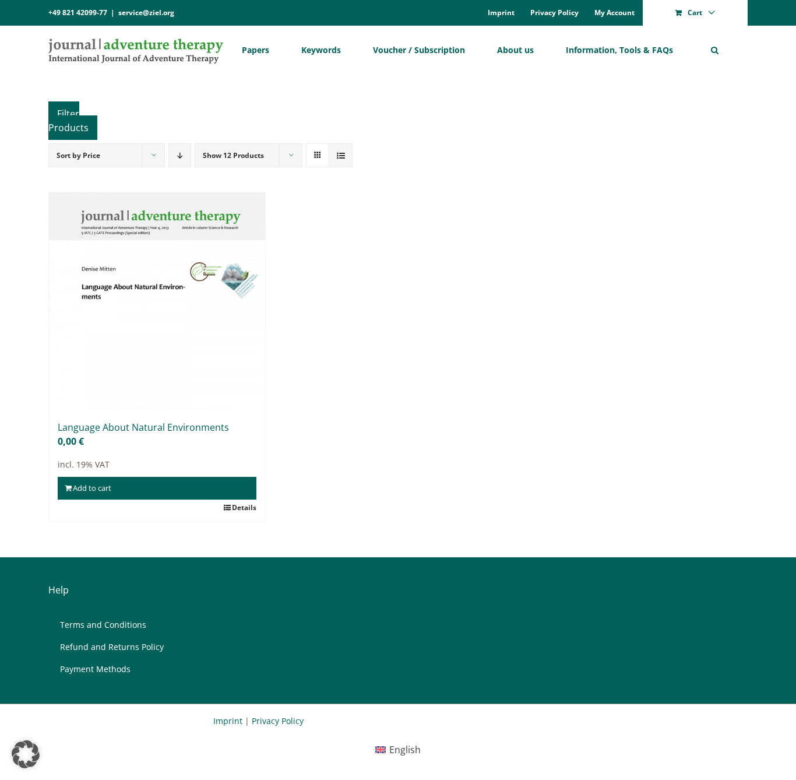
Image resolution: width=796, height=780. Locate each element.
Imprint (227, 720)
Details (244, 507)
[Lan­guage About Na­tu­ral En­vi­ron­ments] (157, 300)
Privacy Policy (278, 720)
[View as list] (340, 155)
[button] (714, 50)
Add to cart (92, 488)
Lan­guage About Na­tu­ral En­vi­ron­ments (143, 427)
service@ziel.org (146, 12)
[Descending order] (179, 155)
